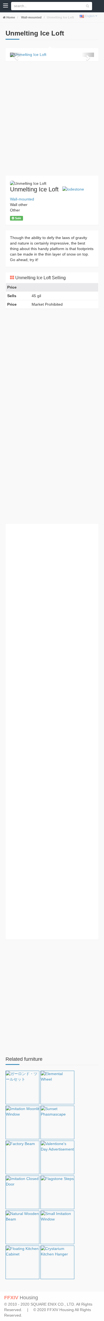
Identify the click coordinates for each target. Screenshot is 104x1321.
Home (10, 17)
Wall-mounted (31, 17)
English (89, 16)
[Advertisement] (52, 118)
